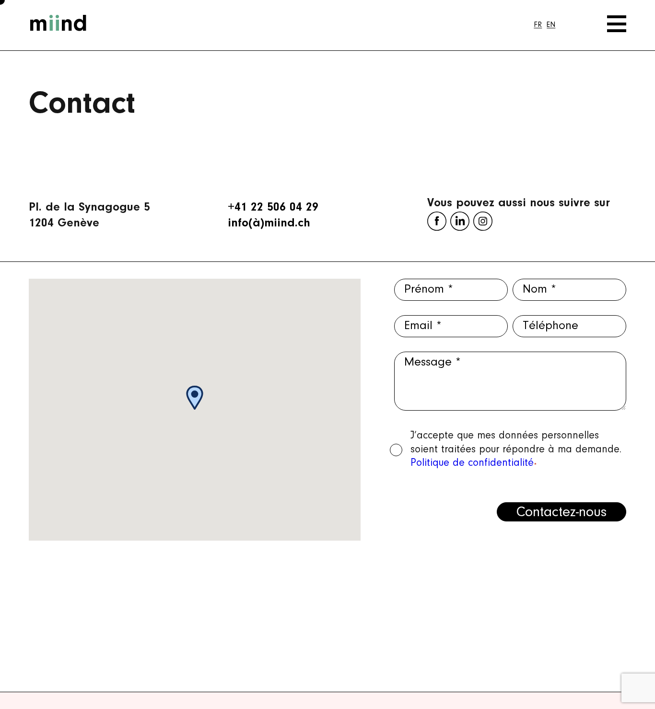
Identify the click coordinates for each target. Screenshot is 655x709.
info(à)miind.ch (269, 223)
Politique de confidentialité (472, 463)
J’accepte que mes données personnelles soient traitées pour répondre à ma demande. (515, 450)
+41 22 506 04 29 (273, 207)
